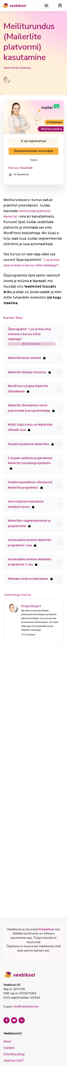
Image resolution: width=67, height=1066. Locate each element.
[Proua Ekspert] (13, 608)
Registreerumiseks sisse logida (33, 151)
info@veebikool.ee (25, 1007)
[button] (46, 5)
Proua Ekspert (31, 606)
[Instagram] (22, 1020)
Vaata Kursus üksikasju (17, 68)
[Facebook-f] (6, 1020)
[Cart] (60, 5)
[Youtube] (14, 1020)
